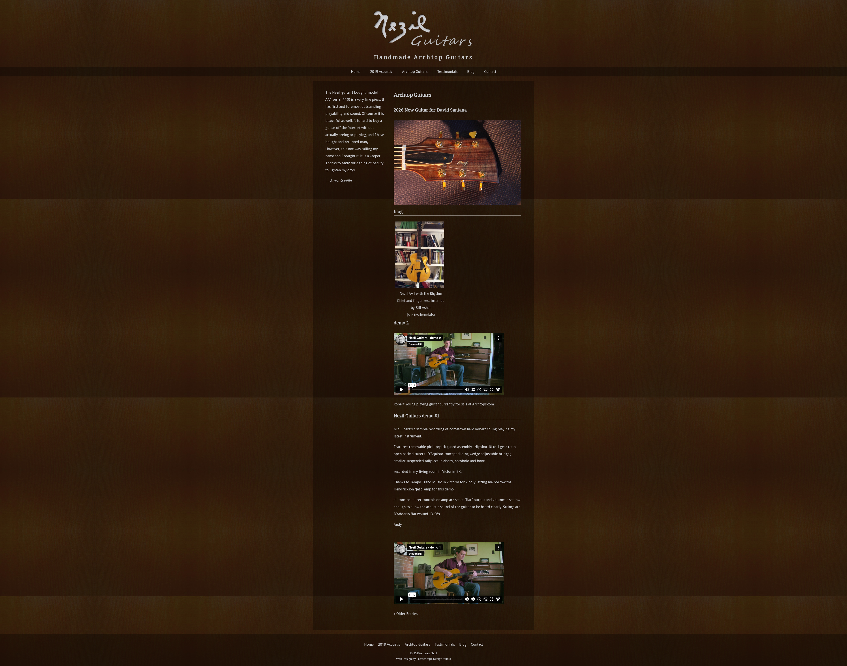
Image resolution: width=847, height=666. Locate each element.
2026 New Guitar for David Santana (430, 110)
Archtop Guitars (414, 72)
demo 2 (401, 322)
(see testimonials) (421, 315)
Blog (470, 72)
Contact (490, 72)
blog (398, 211)
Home (355, 72)
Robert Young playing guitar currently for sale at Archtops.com (444, 404)
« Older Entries (406, 614)
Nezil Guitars (423, 28)
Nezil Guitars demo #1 (416, 415)
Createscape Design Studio (433, 658)
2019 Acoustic (381, 72)
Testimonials (447, 72)
